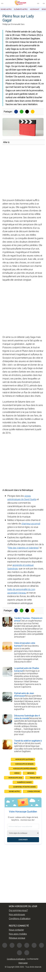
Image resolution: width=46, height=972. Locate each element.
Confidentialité (32, 959)
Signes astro (6, 9)
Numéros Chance (24, 782)
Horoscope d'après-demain (24, 768)
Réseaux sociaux (17, 938)
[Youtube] (19, 945)
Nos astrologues (17, 914)
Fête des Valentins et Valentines (23, 548)
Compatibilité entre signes (24, 787)
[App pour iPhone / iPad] (19, 952)
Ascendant (34, 9)
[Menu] (2, 3)
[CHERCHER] (44, 3)
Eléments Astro (20, 9)
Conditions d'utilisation (19, 918)
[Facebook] (16, 112)
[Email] (33, 112)
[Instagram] (12, 945)
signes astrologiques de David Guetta (21, 497)
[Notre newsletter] (38, 3)
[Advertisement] (23, 171)
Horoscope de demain (24, 764)
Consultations (33, 791)
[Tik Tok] (26, 945)
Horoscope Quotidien (24, 759)
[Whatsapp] (22, 112)
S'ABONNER (23, 839)
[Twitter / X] (27, 112)
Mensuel (31, 773)
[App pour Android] (26, 952)
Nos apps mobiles (18, 934)
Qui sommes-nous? (18, 910)
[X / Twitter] (41, 945)
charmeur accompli (30, 523)
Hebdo (17, 773)
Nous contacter (16, 930)
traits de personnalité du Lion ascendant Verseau (21, 591)
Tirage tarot (35, 777)
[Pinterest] (34, 945)
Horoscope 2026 (15, 777)
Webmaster (23, 962)
